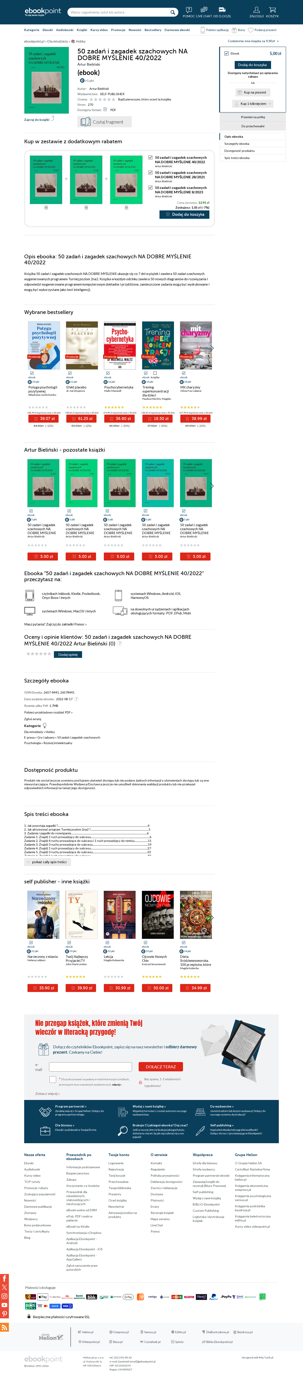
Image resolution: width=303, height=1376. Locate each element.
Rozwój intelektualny (57, 743)
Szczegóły (236, 143)
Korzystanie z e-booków (83, 1186)
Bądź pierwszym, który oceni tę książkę (144, 99)
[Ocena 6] (113, 100)
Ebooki (48, 30)
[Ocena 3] (100, 100)
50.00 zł (160, 988)
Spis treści (237, 158)
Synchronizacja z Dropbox (83, 1233)
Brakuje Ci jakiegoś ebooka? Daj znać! (160, 1125)
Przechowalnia (118, 1182)
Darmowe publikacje (38, 1206)
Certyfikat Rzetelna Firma (252, 1169)
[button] (212, 348)
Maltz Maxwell (112, 390)
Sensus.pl (150, 1332)
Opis (233, 136)
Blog (27, 1237)
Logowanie (116, 1163)
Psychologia (32, 743)
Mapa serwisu (160, 1219)
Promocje (118, 30)
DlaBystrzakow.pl (217, 1332)
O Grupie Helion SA (248, 1163)
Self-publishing (203, 1192)
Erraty (155, 1206)
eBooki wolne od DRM (81, 1210)
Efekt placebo (76, 387)
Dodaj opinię (68, 654)
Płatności (157, 1200)
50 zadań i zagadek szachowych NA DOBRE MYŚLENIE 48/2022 (156, 531)
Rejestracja (116, 1169)
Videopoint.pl (91, 1342)
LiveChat (157, 1225)
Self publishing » (222, 1125)
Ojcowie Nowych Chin (154, 958)
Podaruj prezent (265, 30)
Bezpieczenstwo (77, 1173)
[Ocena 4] (104, 100)
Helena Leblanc (37, 960)
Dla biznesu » (64, 1125)
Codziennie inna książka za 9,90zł (251, 41)
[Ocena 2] (96, 100)
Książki (82, 30)
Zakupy (71, 1179)
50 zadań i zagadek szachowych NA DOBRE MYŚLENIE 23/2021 (118, 531)
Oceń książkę (117, 1200)
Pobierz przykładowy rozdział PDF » (48, 712)
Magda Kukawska (114, 960)
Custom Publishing (206, 1210)
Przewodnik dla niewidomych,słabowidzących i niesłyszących (78, 1198)
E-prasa (29, 737)
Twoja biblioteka (119, 1188)
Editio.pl (180, 1332)
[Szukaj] (172, 12)
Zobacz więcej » (47, 1093)
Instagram (4, 1296)
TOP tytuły (32, 1182)
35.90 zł (46, 988)
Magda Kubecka (189, 968)
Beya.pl (118, 1342)
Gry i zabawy (46, 737)
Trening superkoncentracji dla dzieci (155, 391)
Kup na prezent (255, 92)
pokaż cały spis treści (49, 862)
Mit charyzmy (190, 387)
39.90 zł (84, 988)
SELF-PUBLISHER (112, 94)
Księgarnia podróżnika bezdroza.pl (250, 1208)
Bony (241, 30)
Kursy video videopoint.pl (252, 1226)
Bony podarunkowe (37, 1225)
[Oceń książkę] (102, 99)
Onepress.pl (121, 1332)
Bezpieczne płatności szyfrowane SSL (61, 1317)
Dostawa (157, 1194)
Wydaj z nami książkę (207, 1198)
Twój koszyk (116, 1175)
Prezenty (114, 1194)
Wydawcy (31, 1219)
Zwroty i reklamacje (164, 1188)
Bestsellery (153, 30)
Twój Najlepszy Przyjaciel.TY (77, 958)
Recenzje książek (162, 1213)
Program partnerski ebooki (211, 1175)
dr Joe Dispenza (75, 390)
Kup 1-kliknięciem (253, 104)
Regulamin (158, 1169)
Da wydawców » (222, 1106)
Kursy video (99, 30)
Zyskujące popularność (40, 1194)
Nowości (135, 30)
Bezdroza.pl (245, 1332)
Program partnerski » (71, 1106)
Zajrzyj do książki (36, 120)
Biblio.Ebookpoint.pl (219, 1342)
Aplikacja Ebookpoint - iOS (84, 1249)
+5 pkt (89, 80)
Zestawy (30, 1213)
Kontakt (156, 1163)
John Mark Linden (76, 964)
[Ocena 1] (91, 100)
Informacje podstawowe (83, 1167)
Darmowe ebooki (177, 30)
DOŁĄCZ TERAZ (161, 1066)
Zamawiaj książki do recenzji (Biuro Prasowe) (209, 1184)
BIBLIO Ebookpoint (206, 1204)
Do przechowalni (253, 126)
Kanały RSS (4, 1327)
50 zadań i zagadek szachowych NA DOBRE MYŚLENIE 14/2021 (194, 531)
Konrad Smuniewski (154, 964)
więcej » (117, 1084)
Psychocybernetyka (118, 387)
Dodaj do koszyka (252, 65)
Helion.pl (87, 1332)
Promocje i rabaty (36, 1188)
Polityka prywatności (165, 1175)
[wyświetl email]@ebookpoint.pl (136, 1361)
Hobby (50, 732)
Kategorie (31, 30)
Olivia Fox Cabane (190, 390)
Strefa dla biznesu (205, 1163)
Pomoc (79, 624)
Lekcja (108, 956)
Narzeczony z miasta (43, 956)
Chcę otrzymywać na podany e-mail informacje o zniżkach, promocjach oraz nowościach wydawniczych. (94, 1081)
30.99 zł (122, 988)
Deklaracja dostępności (166, 1182)
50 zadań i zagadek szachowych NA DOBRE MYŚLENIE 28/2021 (181, 174)
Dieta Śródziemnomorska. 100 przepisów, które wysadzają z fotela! (195, 962)
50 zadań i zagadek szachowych (78, 737)
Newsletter (116, 1206)
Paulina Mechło (151, 398)
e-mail (38, 1067)
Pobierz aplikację (217, 30)
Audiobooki (64, 30)
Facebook (4, 1278)
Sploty (179, 1342)
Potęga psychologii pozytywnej (42, 389)
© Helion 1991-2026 (36, 1366)
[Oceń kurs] (38, 654)
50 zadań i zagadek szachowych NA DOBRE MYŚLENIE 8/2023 (181, 189)
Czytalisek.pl (152, 1342)
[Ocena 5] (109, 100)
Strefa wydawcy (204, 1169)
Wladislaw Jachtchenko (42, 394)
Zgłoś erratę (32, 719)
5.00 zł (46, 556)
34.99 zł (199, 988)
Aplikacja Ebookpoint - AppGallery (81, 1257)
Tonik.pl (268, 1357)
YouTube (4, 1305)
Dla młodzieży (33, 732)
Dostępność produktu (239, 151)
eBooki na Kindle (77, 1226)
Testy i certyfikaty (36, 1231)
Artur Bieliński (99, 88)
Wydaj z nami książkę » (149, 1106)
